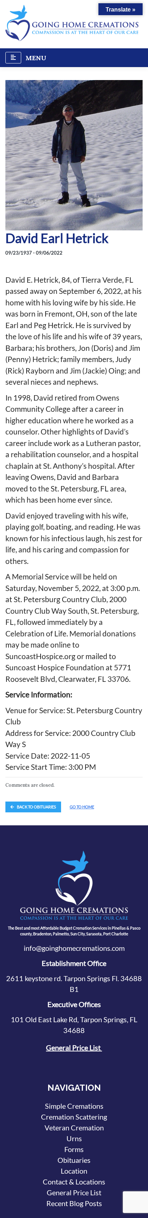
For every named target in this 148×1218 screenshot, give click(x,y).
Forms (74, 1149)
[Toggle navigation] (13, 57)
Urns (74, 1138)
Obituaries (74, 1160)
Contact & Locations (74, 1181)
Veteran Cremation (74, 1127)
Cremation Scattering (74, 1116)
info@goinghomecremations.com (74, 948)
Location (74, 1170)
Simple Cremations (74, 1106)
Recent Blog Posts (74, 1203)
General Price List (74, 1047)
